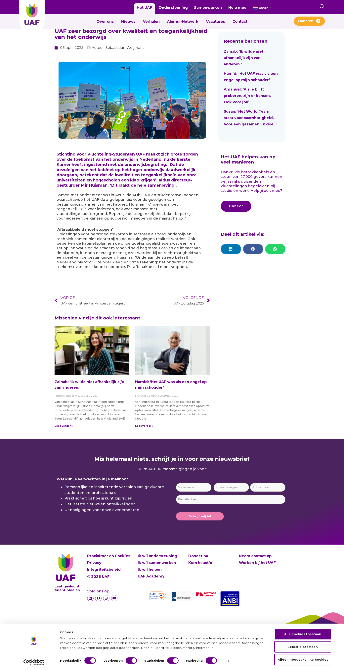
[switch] (131, 660)
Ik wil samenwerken (157, 563)
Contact (240, 21)
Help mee (237, 7)
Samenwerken (208, 7)
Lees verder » (64, 425)
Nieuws (128, 21)
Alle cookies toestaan (302, 634)
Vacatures (215, 21)
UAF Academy (151, 576)
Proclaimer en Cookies (108, 556)
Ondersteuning (173, 7)
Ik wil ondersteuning (157, 556)
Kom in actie (200, 563)
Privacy (94, 563)
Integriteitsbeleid (104, 569)
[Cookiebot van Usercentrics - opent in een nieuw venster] (33, 662)
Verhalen (151, 21)
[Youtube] (114, 598)
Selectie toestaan (303, 647)
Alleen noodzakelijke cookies (303, 659)
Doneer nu (198, 556)
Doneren (305, 21)
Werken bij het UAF (257, 563)
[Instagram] (106, 598)
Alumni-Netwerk (182, 21)
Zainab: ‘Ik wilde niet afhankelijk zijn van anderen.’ (243, 57)
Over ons (105, 21)
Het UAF (144, 7)
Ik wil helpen (150, 569)
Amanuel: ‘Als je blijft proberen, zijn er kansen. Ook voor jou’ (247, 95)
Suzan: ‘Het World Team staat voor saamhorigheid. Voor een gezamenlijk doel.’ (251, 117)
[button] (231, 249)
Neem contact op (255, 556)
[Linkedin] (90, 598)
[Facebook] (98, 598)
